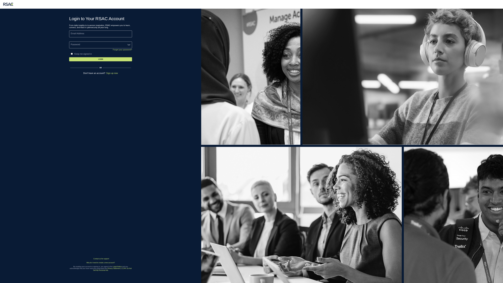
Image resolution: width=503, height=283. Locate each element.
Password (75, 44)
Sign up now (112, 73)
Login (100, 59)
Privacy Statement (114, 268)
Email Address (77, 33)
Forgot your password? (122, 50)
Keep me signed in (83, 54)
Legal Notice (117, 267)
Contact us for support (101, 259)
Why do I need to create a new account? (100, 263)
